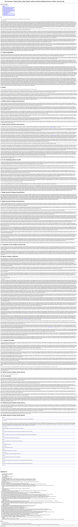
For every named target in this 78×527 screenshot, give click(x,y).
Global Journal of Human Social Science (9, 7)
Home (39, 525)
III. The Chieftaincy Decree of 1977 (8, 8)
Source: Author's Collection (7, 11)
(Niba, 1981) (26, 318)
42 (8, 93)
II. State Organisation (6, 5)
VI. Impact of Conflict (6, 12)
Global (4, 6)
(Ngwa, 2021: (54, 135)
